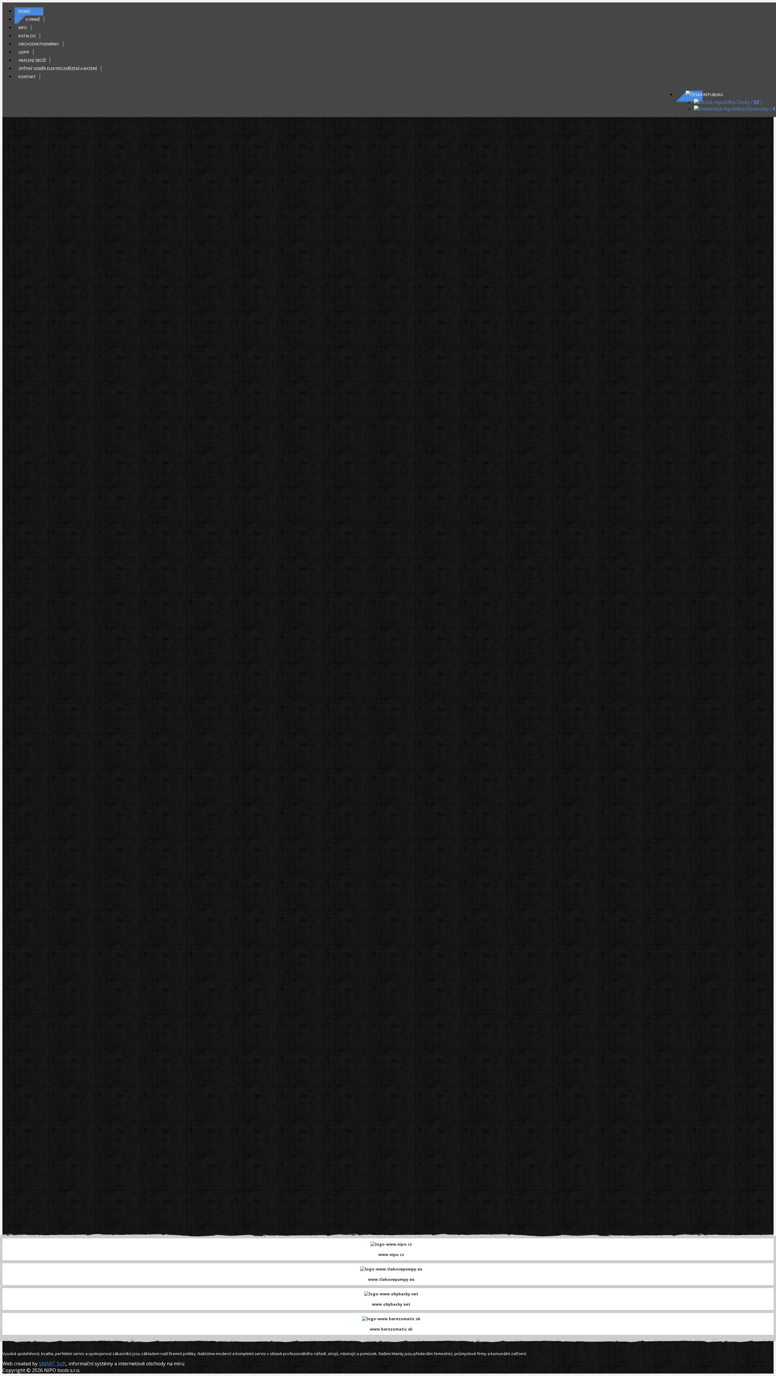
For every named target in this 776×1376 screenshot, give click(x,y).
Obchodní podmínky (38, 44)
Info (22, 27)
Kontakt (27, 76)
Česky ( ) (748, 102)
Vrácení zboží (32, 60)
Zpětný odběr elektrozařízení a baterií (57, 68)
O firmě (32, 19)
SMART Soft (52, 1363)
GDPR (23, 52)
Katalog (27, 35)
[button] (704, 94)
